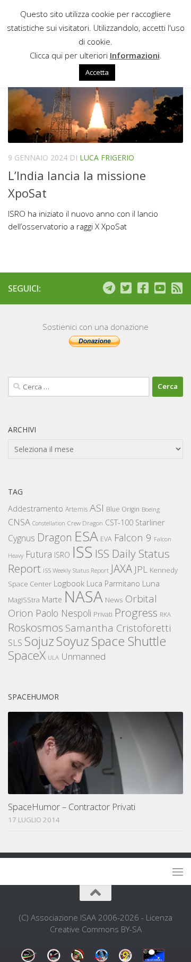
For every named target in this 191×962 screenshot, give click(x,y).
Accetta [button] (97, 72)
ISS (82, 551)
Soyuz (72, 641)
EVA (106, 538)
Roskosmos (35, 627)
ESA (86, 536)
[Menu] (177, 871)
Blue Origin (123, 509)
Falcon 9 (133, 537)
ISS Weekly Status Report (76, 570)
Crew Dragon (85, 523)
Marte (52, 599)
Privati (102, 614)
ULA (53, 657)
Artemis (76, 509)
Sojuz (39, 641)
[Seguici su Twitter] (125, 288)
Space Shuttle (128, 641)
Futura (38, 554)
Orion (20, 613)
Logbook (69, 583)
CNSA (19, 522)
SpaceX (27, 655)
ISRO (62, 555)
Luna (151, 583)
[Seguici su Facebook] (142, 288)
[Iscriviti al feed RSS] (176, 288)
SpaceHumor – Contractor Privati (71, 807)
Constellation (48, 523)
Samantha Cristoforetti (118, 627)
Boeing (151, 509)
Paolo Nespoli (63, 613)
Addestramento (35, 509)
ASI (97, 508)
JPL (140, 569)
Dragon (54, 537)
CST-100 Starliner (135, 522)
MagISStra (24, 600)
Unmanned (83, 656)
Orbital (141, 599)
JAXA (121, 568)
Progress (136, 612)
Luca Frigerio (107, 157)
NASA (83, 596)
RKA (165, 614)
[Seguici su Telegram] (108, 288)
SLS (15, 643)
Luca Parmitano (113, 583)
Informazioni (135, 55)
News (114, 599)
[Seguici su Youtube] (159, 288)
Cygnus (21, 538)
